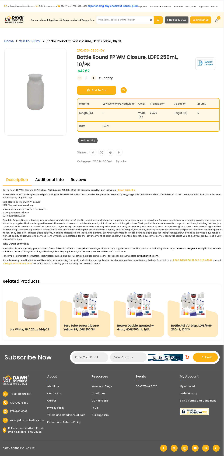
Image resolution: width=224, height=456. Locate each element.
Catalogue (98, 393)
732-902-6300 (19, 402)
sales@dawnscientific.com (21, 6)
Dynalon (122, 161)
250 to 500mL (30, 41)
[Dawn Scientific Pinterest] (205, 448)
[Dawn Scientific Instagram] (184, 448)
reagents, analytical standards (204, 248)
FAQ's (95, 408)
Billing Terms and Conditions (198, 400)
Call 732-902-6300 (74, 6)
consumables (100, 251)
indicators (46, 251)
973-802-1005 (18, 411)
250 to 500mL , (103, 161)
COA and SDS (100, 400)
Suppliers (142, 6)
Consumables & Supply (43, 20)
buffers (18, 251)
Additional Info (49, 179)
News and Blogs (102, 386)
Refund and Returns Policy (64, 422)
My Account (187, 386)
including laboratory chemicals (169, 248)
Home (9, 41)
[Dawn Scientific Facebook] (163, 448)
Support (203, 6)
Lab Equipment (67, 20)
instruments (85, 251)
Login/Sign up (201, 20)
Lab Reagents (85, 20)
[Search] (158, 20)
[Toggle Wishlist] (124, 90)
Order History (188, 393)
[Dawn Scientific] (14, 22)
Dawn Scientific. (126, 189)
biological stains (31, 251)
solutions (8, 251)
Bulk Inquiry (87, 140)
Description (17, 179)
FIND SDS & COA (176, 20)
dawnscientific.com (147, 255)
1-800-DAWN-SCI (48, 6)
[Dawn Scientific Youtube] (195, 448)
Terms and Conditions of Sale (66, 415)
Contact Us (54, 393)
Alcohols (166, 6)
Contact (214, 6)
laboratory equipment (65, 251)
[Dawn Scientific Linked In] (216, 448)
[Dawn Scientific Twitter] (174, 448)
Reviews (78, 179)
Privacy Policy (55, 408)
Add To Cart (99, 90)
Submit (207, 357)
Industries (155, 6)
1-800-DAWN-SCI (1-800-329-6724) (192, 260)
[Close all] (151, 19)
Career (51, 400)
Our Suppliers (100, 415)
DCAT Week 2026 (146, 386)
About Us (178, 6)
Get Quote (191, 6)
